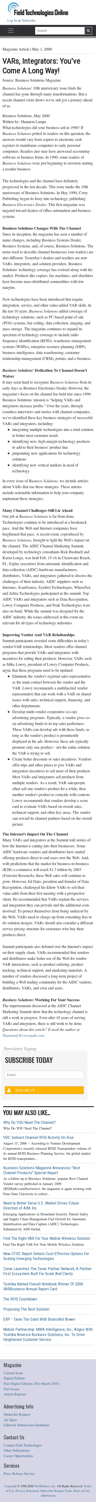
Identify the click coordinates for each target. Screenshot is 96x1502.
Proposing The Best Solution (26, 1309)
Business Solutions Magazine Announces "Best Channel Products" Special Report (41, 1170)
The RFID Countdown (20, 1299)
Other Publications (17, 1450)
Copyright (10, 1486)
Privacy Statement (27, 1491)
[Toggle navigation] (11, 31)
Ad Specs (10, 1419)
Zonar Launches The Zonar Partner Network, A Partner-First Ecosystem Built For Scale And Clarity (48, 1271)
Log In (12, 20)
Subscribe (28, 20)
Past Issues (11, 1389)
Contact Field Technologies (23, 1445)
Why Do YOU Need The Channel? (29, 1122)
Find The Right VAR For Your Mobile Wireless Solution (46, 1238)
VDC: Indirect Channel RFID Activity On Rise (38, 1137)
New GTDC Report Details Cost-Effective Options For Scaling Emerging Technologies (46, 1256)
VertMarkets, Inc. (45, 1486)
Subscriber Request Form (56, 1491)
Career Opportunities (18, 1455)
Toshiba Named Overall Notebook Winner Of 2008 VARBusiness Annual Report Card (43, 1286)
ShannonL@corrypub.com (23, 1035)
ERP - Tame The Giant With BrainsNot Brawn (39, 1319)
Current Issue (13, 1373)
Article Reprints (15, 1394)
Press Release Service (19, 1473)
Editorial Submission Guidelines (26, 1425)
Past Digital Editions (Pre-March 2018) (31, 1383)
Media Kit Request (17, 1414)
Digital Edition (14, 1378)
